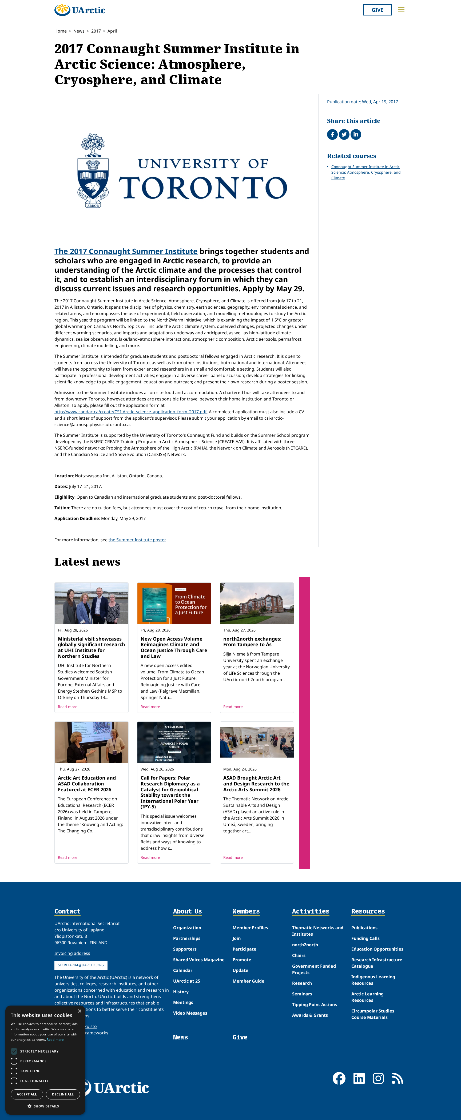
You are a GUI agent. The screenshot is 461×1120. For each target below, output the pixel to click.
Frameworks (95, 1033)
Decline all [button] (63, 1094)
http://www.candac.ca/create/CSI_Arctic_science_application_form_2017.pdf (130, 412)
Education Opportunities (377, 949)
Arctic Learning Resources (367, 997)
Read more (67, 706)
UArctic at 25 (186, 981)
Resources (368, 911)
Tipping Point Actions (314, 1004)
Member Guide (248, 981)
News (79, 31)
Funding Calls (365, 938)
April (112, 31)
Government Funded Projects (314, 969)
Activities (310, 911)
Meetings (183, 1002)
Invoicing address (72, 953)
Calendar (182, 970)
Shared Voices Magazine (199, 960)
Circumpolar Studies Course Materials (372, 1014)
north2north (305, 945)
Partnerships (186, 938)
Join (237, 938)
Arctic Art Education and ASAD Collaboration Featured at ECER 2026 (87, 783)
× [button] (79, 1011)
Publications (364, 928)
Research (302, 983)
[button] (45, 1106)
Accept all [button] (27, 1094)
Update (240, 970)
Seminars (302, 994)
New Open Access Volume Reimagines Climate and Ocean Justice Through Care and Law (174, 647)
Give (377, 9)
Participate (244, 949)
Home (60, 31)
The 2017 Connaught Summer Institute (126, 251)
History (181, 992)
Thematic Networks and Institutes (317, 931)
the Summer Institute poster (137, 540)
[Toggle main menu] (401, 9)
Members (246, 911)
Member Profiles (250, 928)
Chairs (298, 955)
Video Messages (190, 1013)
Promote (242, 960)
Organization (187, 928)
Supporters (185, 949)
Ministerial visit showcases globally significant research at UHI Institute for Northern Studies (91, 647)
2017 (96, 31)
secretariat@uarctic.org (81, 965)
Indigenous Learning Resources (373, 980)
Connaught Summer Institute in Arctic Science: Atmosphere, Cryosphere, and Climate (366, 172)
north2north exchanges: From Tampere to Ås (252, 642)
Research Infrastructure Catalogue (376, 963)
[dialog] (45, 1060)
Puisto (90, 1026)
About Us (187, 911)
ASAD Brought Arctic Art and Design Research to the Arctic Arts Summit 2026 (256, 783)
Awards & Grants (310, 1015)
